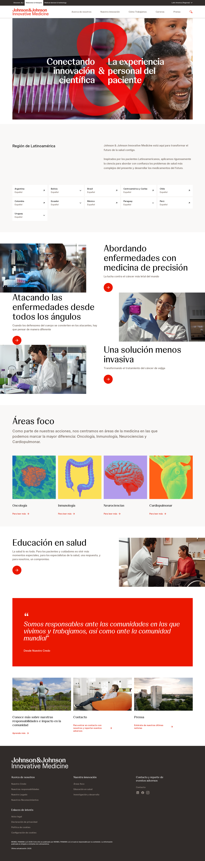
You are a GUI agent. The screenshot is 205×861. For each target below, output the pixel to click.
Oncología (19, 505)
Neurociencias (114, 505)
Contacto (80, 717)
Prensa (176, 11)
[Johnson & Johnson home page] (30, 12)
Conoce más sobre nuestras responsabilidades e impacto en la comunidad (36, 721)
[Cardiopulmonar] (171, 477)
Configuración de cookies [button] (23, 832)
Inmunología (66, 505)
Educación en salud (49, 542)
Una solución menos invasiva (142, 354)
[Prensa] (163, 694)
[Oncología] (34, 477)
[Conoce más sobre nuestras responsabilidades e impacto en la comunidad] (41, 694)
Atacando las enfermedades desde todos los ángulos (53, 307)
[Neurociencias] (125, 477)
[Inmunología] (79, 477)
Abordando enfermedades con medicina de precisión (146, 258)
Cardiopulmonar (160, 505)
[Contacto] (102, 694)
